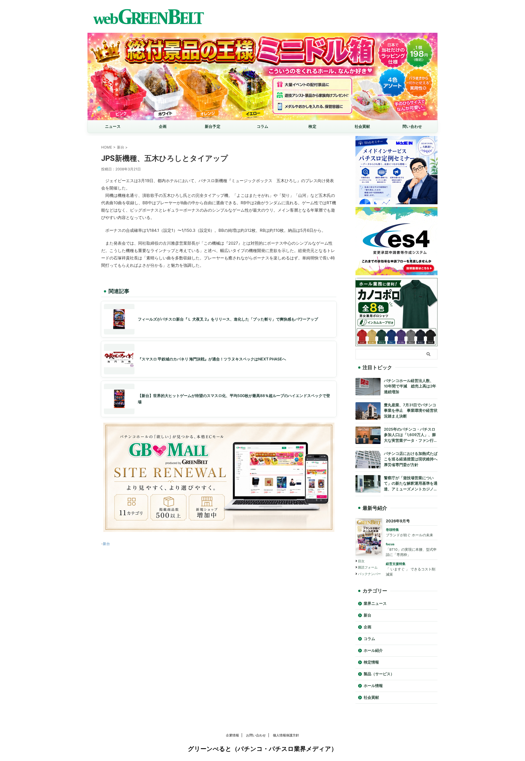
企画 (163, 126)
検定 (312, 126)
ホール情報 (373, 685)
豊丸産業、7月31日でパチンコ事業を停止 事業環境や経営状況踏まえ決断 (411, 411)
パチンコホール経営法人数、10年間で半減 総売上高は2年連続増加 (410, 386)
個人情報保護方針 (286, 735)
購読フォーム (368, 567)
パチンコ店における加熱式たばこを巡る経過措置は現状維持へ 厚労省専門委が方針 (411, 459)
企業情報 (232, 735)
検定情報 (371, 662)
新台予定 (212, 126)
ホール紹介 (373, 650)
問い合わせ (412, 126)
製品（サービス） (379, 674)
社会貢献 (362, 126)
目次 (361, 561)
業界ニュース (375, 603)
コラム (263, 126)
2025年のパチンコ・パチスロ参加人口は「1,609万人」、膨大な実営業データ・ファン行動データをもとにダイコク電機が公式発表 (411, 435)
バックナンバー (369, 574)
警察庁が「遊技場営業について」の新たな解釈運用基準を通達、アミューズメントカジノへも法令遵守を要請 (411, 484)
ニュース (113, 126)
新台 (106, 543)
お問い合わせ (256, 735)
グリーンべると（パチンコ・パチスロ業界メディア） (262, 748)
